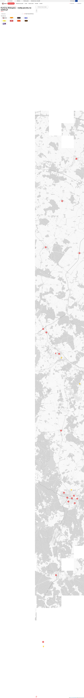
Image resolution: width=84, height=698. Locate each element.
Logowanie (79, 3)
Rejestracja (72, 3)
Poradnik (36, 3)
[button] (46, 332)
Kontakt (41, 3)
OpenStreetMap (74, 697)
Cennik (26, 3)
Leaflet (70, 697)
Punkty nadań (31, 3)
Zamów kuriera (11, 3)
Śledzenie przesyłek (19, 3)
